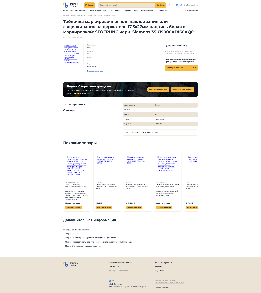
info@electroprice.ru (191, 5)
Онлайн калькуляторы (97, 10)
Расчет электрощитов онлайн (74, 10)
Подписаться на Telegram (182, 89)
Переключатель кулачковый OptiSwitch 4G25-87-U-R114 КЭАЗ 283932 (106, 187)
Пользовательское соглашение (165, 280)
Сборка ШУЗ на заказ (74, 234)
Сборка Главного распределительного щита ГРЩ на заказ (90, 238)
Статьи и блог (115, 10)
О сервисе (127, 10)
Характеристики (74, 104)
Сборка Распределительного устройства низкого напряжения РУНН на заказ (99, 242)
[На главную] (71, 5)
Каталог (91, 5)
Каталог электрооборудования (81, 15)
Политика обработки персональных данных (169, 283)
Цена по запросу (72, 203)
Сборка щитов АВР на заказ (77, 229)
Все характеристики (95, 71)
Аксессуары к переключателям (104, 15)
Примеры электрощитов (143, 10)
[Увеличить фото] (73, 54)
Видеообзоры (161, 10)
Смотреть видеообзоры (158, 89)
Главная (66, 15)
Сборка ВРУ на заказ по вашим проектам (83, 246)
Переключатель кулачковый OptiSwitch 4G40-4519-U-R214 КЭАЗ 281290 (137, 187)
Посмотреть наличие (175, 68)
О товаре (69, 110)
